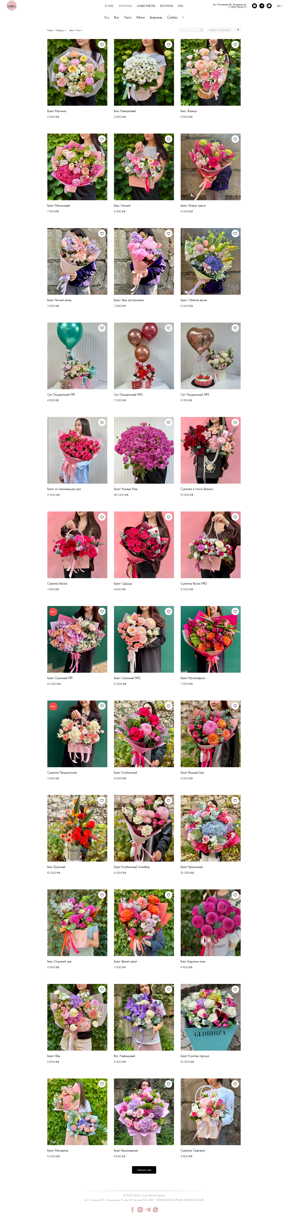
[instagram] (254, 5)
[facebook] (132, 1209)
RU (279, 5)
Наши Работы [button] (146, 5)
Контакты (166, 5)
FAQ (180, 5)
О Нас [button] (109, 5)
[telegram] (261, 5)
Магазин (125, 5)
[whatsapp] (269, 5)
